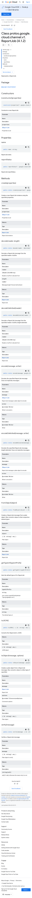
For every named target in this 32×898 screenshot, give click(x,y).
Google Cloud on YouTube (8, 871)
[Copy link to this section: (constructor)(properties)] (23, 98)
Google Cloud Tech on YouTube (9, 874)
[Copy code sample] (28, 102)
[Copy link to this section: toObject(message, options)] (25, 656)
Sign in (28, 2)
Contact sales (5, 822)
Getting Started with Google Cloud (10, 847)
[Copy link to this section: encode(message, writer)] (23, 366)
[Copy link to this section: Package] (11, 83)
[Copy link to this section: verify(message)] (16, 725)
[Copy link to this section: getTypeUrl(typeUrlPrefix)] (23, 563)
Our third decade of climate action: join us (13, 886)
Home (2, 20)
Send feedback (7, 29)
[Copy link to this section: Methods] (12, 179)
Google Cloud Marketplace (8, 819)
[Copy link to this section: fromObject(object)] (18, 503)
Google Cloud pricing (6, 816)
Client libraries (13, 10)
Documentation (10, 20)
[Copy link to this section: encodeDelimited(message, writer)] (3, 436)
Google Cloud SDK (12, 7)
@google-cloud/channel (8, 87)
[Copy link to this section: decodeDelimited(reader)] (23, 308)
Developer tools (20, 20)
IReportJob (5, 127)
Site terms (19, 880)
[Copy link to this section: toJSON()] (10, 621)
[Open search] (20, 2)
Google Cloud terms (7, 883)
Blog (2, 863)
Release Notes (5, 834)
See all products (5, 813)
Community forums (6, 829)
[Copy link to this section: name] (7, 142)
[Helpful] (12, 25)
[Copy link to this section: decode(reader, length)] (21, 241)
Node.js (25, 7)
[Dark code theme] (25, 102)
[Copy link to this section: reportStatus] (13, 160)
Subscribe (26, 890)
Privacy (12, 880)
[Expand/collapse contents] (11, 50)
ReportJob (5, 232)
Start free (6, 14)
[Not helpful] (14, 25)
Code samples (5, 850)
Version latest (8, 72)
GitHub (3, 845)
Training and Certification (8, 856)
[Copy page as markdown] (8, 45)
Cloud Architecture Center (8, 853)
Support (3, 832)
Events (3, 866)
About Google (5, 880)
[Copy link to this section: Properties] (13, 138)
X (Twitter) (4, 869)
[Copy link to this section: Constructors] (16, 94)
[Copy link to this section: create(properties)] (17, 183)
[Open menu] (2, 2)
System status (5, 837)
